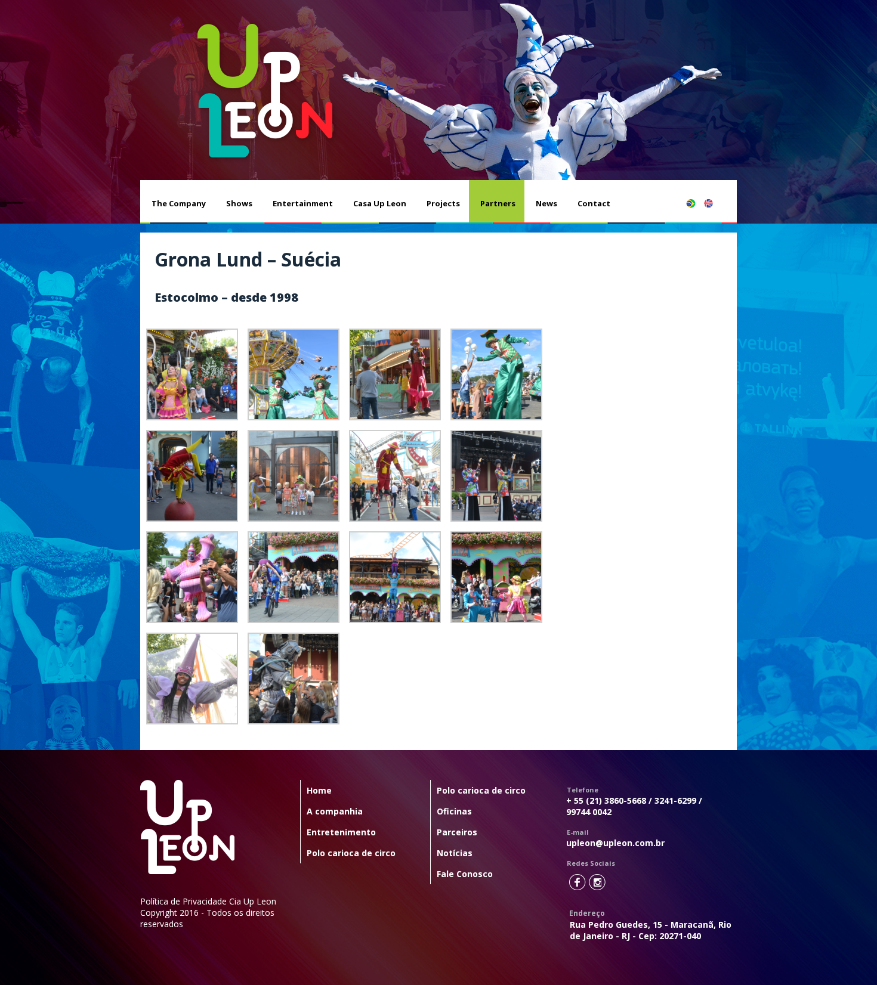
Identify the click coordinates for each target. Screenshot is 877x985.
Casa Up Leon (379, 203)
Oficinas (454, 811)
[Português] (697, 203)
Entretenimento (341, 832)
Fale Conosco (465, 873)
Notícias (455, 853)
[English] (714, 203)
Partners (497, 203)
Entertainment (303, 203)
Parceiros (457, 832)
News (546, 203)
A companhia (335, 811)
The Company (179, 203)
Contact (594, 203)
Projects (443, 203)
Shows (239, 203)
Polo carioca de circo (351, 853)
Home (319, 790)
